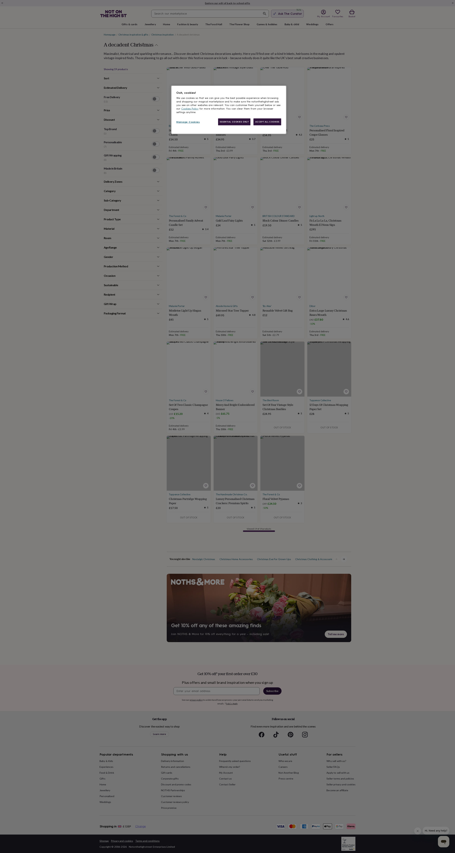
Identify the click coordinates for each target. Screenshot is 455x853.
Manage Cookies (188, 122)
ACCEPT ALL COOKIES (267, 122)
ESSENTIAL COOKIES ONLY (234, 122)
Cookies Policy (190, 108)
